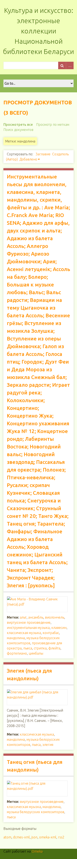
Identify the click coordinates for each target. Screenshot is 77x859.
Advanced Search (70, 65)
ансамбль (35, 617)
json (34, 837)
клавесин (59, 628)
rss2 (61, 837)
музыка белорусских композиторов (35, 812)
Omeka (37, 851)
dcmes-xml (21, 837)
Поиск (62, 65)
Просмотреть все (18, 124)
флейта (54, 648)
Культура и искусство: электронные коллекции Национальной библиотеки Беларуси (38, 30)
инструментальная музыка (28, 628)
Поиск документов (18, 130)
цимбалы (36, 653)
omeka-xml (47, 837)
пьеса (27, 648)
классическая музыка (24, 633)
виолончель (54, 617)
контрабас (51, 633)
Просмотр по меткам (52, 124)
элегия (47, 745)
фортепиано (17, 653)
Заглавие (43, 154)
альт (23, 617)
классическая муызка (24, 807)
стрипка (40, 648)
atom (7, 837)
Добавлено (28, 159)
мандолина (16, 638)
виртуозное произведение (28, 622)
